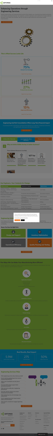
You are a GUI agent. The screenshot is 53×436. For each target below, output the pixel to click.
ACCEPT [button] (23, 220)
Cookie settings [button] (17, 220)
